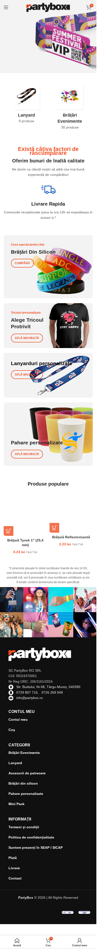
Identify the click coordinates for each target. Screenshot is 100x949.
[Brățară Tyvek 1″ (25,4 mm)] (25, 514)
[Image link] (68, 912)
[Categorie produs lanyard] (26, 104)
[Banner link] (48, 267)
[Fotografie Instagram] (35, 599)
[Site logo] (48, 7)
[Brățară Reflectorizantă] (71, 512)
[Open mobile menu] (6, 7)
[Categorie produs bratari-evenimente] (70, 107)
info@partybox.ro (29, 698)
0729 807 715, (29, 692)
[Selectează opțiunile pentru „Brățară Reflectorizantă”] (54, 528)
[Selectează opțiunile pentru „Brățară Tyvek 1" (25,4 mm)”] (8, 531)
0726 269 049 (52, 692)
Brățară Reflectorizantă (71, 537)
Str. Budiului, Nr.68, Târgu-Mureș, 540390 (48, 687)
